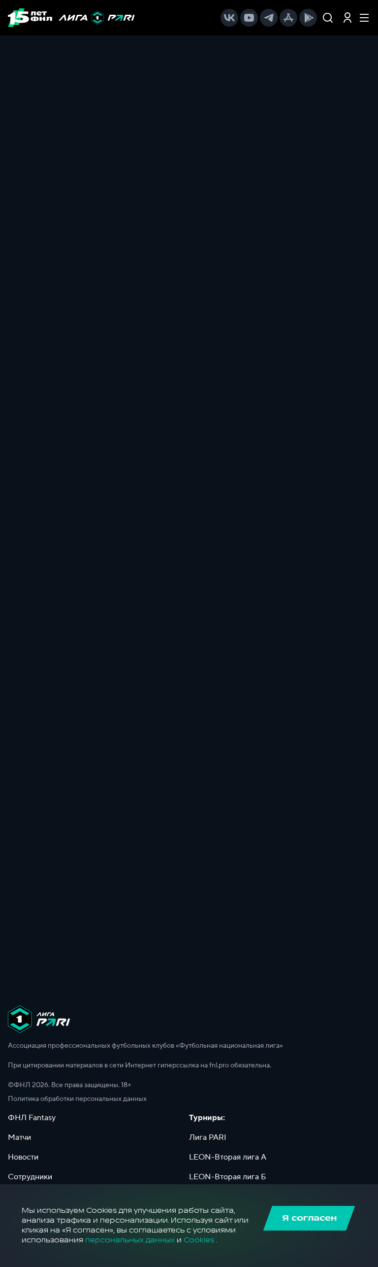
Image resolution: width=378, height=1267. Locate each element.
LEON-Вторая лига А (227, 1157)
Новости (23, 1157)
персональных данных (130, 1240)
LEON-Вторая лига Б (227, 1177)
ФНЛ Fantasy (32, 1118)
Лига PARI (207, 1137)
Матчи (19, 1137)
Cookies (199, 1240)
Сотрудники (30, 1177)
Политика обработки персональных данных (77, 1099)
